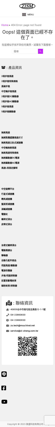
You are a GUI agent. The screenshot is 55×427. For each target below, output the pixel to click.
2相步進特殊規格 (9, 81)
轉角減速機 (6, 199)
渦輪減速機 (6, 209)
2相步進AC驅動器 (10, 101)
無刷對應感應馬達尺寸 (12, 137)
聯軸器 (4, 255)
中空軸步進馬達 (8, 91)
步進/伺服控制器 (9, 275)
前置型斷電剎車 (8, 280)
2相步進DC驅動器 (10, 96)
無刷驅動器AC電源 (10, 162)
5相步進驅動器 (8, 111)
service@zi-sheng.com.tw (24, 330)
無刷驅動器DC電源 (10, 157)
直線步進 (5, 86)
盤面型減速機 (7, 204)
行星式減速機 (7, 194)
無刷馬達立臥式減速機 (12, 142)
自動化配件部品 (8, 260)
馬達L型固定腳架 (9, 167)
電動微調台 (6, 250)
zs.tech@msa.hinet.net (23, 325)
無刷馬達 (5, 132)
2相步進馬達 (7, 76)
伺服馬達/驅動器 (9, 265)
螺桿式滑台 (6, 219)
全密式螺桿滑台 (8, 245)
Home (4, 24)
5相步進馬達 (7, 106)
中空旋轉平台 (7, 188)
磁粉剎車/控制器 (9, 285)
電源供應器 (6, 270)
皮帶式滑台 (6, 224)
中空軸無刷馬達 (8, 147)
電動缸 (4, 214)
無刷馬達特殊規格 (9, 152)
